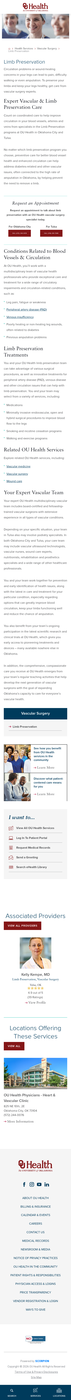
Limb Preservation (25, 726)
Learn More (46, 767)
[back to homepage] (9, 49)
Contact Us (35, 1232)
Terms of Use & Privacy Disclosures (36, 1371)
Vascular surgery (17, 474)
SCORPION (42, 1361)
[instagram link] (31, 1184)
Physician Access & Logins (35, 1284)
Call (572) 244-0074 (19, 233)
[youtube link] (39, 1184)
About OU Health (35, 1198)
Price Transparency (35, 1292)
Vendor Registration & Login (35, 1301)
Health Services (24, 48)
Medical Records (35, 1241)
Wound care (14, 481)
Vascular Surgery (47, 48)
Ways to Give (35, 1310)
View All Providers (22, 925)
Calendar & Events (35, 1215)
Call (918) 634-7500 (51, 233)
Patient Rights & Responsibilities (35, 1275)
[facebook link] (24, 1184)
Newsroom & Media (35, 1249)
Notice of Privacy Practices (36, 1258)
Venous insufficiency (20, 317)
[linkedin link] (46, 1184)
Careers (35, 1224)
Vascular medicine (18, 466)
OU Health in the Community (35, 1267)
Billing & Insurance (35, 1207)
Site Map (36, 1377)
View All (14, 1046)
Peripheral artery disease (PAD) (26, 309)
